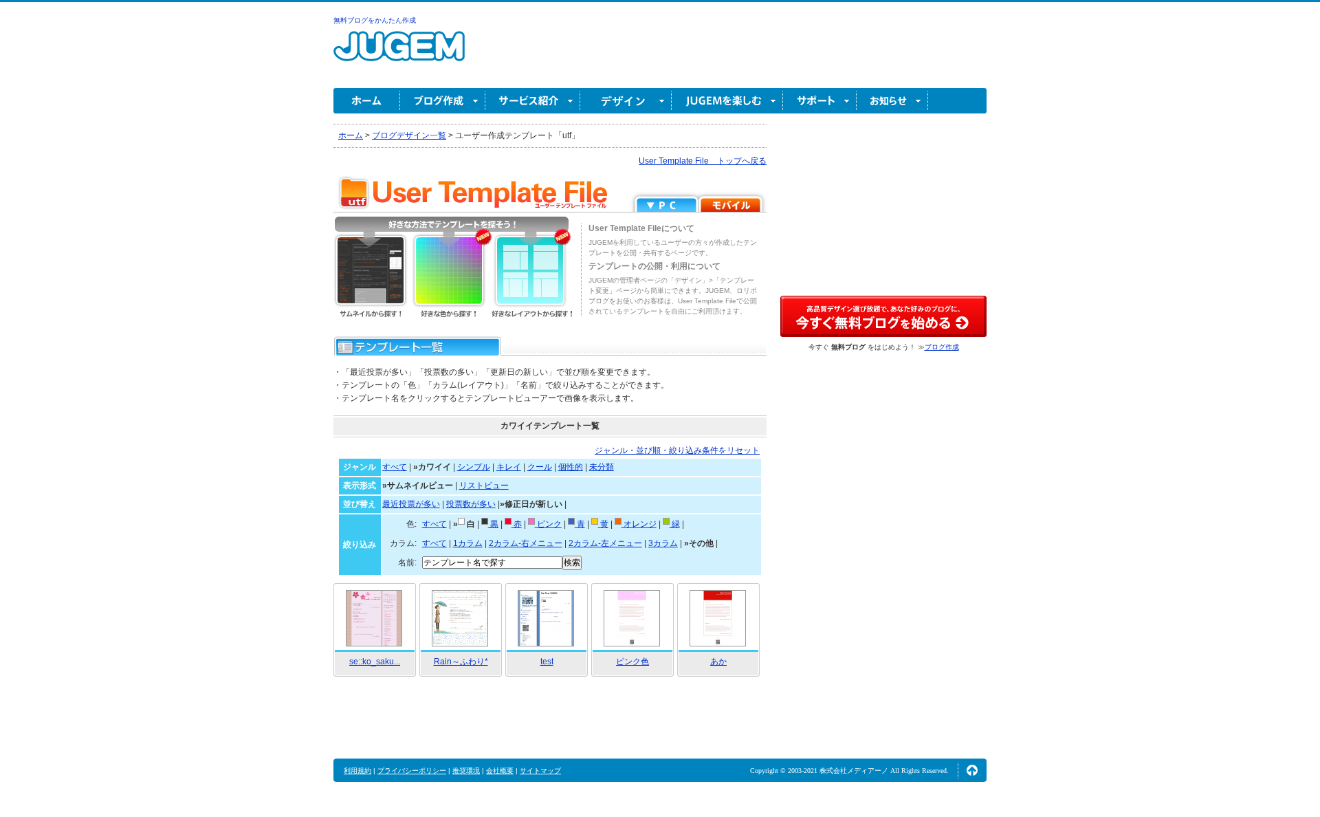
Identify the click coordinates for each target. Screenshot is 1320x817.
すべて (394, 467)
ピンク (548, 524)
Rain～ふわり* (461, 661)
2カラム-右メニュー (525, 543)
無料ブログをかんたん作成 (374, 20)
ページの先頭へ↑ (972, 770)
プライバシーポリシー (411, 770)
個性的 (570, 467)
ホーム (366, 100)
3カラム (663, 543)
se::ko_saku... (374, 661)
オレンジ (639, 524)
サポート (820, 100)
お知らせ (892, 100)
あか (718, 661)
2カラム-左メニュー (605, 543)
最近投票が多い (411, 504)
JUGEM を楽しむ (727, 100)
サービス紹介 (532, 100)
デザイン (626, 100)
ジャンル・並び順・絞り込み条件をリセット (677, 450)
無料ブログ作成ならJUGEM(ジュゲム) (399, 54)
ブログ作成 (442, 100)
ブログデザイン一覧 (409, 135)
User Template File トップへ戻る (703, 161)
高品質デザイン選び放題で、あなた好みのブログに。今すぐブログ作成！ (883, 316)
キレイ (508, 467)
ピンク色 (632, 661)
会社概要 (500, 770)
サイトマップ (540, 770)
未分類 (601, 467)
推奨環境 (466, 770)
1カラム (468, 543)
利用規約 (357, 770)
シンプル (473, 467)
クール (539, 467)
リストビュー (484, 485)
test (546, 661)
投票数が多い (471, 504)
